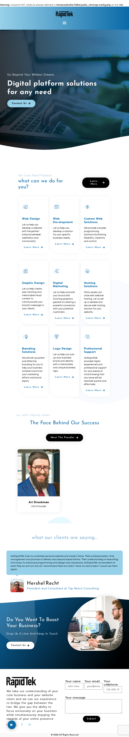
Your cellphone (111, 683)
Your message (75, 698)
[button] (64, 23)
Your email (92, 681)
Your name (73, 681)
